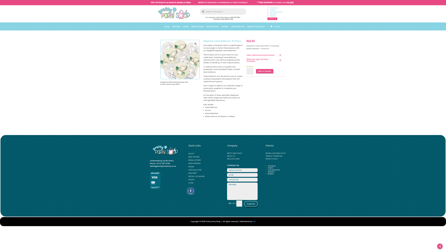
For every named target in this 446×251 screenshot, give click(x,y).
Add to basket (264, 71)
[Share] (440, 246)
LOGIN (190, 183)
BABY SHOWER (193, 157)
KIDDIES (191, 166)
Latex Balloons (238, 27)
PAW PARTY (192, 173)
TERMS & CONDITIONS (274, 156)
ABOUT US (231, 156)
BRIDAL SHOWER (194, 160)
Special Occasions (256, 27)
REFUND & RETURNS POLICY (276, 153)
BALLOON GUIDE (233, 159)
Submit (251, 203)
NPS (254, 221)
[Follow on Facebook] (190, 191)
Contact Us (272, 19)
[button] (195, 44)
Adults (186, 27)
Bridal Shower (212, 27)
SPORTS (191, 179)
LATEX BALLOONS (194, 170)
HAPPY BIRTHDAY (194, 163)
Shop (167, 27)
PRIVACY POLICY (272, 159)
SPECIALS (176, 27)
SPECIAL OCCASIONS (196, 176)
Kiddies (225, 27)
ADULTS (191, 153)
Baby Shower (198, 27)
